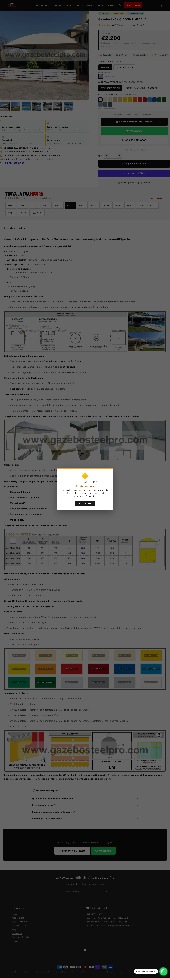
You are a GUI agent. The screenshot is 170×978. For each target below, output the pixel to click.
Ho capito (85, 503)
